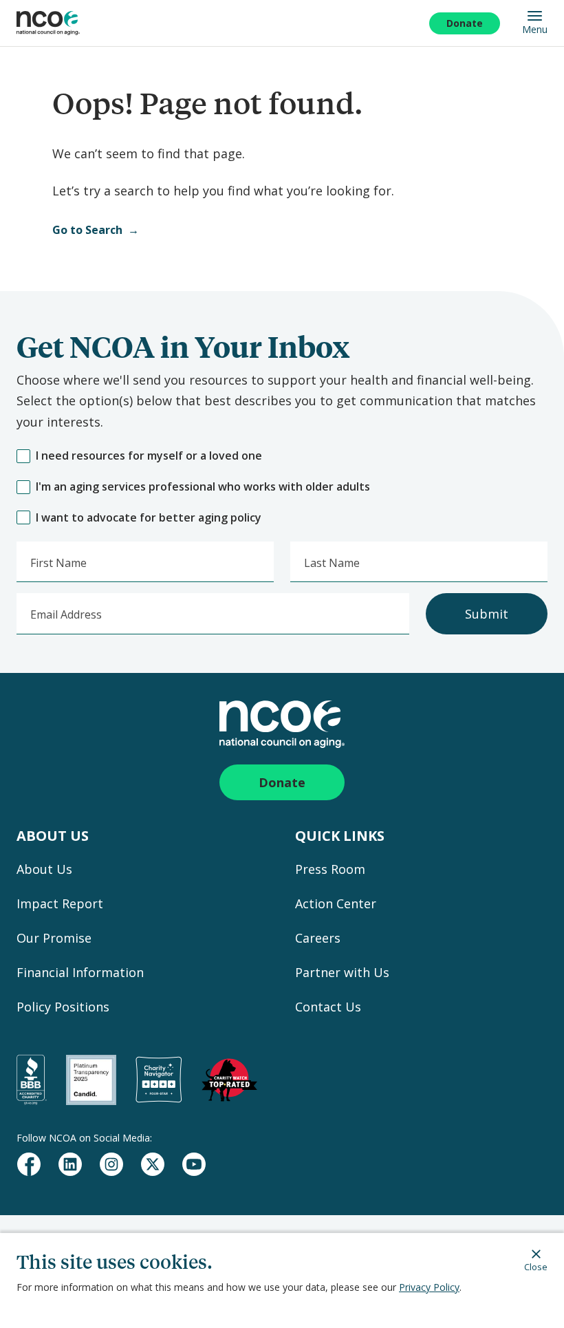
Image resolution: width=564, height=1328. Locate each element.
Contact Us (328, 1006)
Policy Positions (63, 1006)
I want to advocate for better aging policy (148, 518)
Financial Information (80, 972)
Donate (464, 23)
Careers (317, 938)
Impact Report (60, 903)
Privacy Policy (429, 1287)
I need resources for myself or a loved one (149, 456)
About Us (44, 869)
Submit (486, 614)
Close (535, 1266)
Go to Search (87, 230)
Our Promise (54, 938)
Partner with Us (342, 972)
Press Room (330, 869)
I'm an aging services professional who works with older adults (203, 487)
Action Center (335, 903)
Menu (534, 29)
